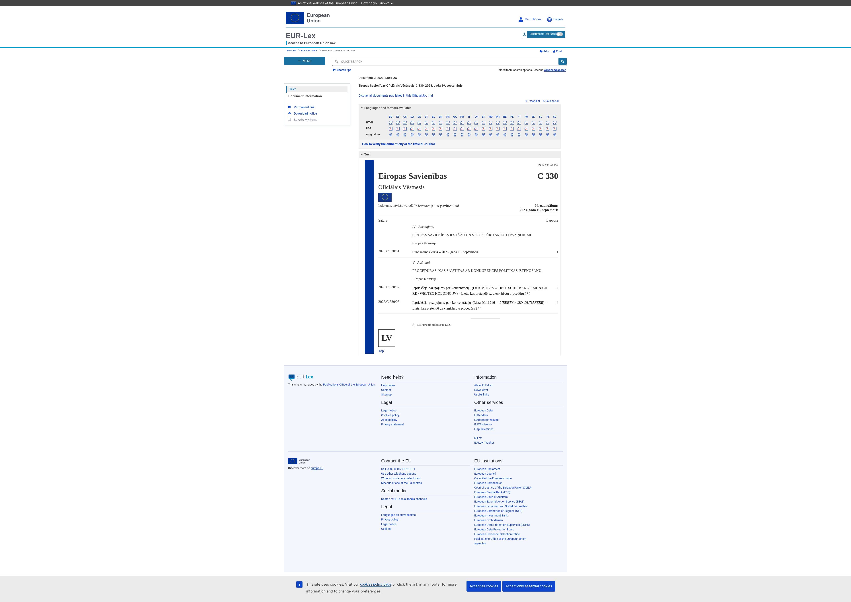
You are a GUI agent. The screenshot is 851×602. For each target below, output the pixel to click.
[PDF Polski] (512, 128)
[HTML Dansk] (412, 122)
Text (292, 89)
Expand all (534, 101)
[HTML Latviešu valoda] (476, 122)
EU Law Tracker (484, 442)
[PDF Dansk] (412, 128)
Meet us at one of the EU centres (401, 483)
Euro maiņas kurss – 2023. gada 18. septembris (445, 252)
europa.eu (317, 468)
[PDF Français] (447, 128)
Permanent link (304, 107)
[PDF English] (440, 128)
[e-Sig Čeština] (405, 134)
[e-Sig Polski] (512, 134)
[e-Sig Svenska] (554, 134)
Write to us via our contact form (400, 478)
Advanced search (555, 70)
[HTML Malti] (497, 122)
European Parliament (487, 469)
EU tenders (481, 415)
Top (381, 351)
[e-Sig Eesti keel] (426, 134)
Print (558, 51)
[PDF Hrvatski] (462, 128)
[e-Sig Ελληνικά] (433, 134)
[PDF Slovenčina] (533, 128)
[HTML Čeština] (405, 122)
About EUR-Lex (483, 385)
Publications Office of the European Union (349, 384)
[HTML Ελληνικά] (433, 122)
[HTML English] (440, 122)
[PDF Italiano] (469, 128)
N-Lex (478, 438)
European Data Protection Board (494, 529)
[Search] (562, 61)
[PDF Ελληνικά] (433, 128)
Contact (386, 390)
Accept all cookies (484, 586)
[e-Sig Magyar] (490, 134)
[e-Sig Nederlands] (505, 134)
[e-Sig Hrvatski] (462, 134)
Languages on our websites (398, 514)
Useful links (481, 394)
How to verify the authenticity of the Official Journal (398, 144)
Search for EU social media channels (404, 499)
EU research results (486, 419)
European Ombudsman (488, 520)
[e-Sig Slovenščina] (540, 134)
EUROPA (291, 50)
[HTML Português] (519, 122)
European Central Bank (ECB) (492, 492)
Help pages (388, 385)
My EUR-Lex (533, 19)
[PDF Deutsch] (419, 128)
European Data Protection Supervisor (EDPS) (502, 524)
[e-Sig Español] (397, 134)
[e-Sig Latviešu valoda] (476, 134)
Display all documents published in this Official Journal (396, 95)
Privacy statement (392, 424)
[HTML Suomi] (547, 122)
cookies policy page (375, 584)
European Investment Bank (491, 515)
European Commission (488, 483)
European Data (483, 410)
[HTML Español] (397, 122)
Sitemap (386, 394)
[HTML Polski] (512, 122)
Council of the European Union (493, 478)
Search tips (343, 70)
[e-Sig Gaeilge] (454, 134)
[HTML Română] (526, 122)
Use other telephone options (398, 473)
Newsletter (481, 390)
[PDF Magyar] (490, 128)
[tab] (460, 108)
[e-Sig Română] (526, 134)
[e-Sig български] (390, 134)
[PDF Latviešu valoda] (476, 128)
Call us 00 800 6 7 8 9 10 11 (398, 469)
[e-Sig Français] (447, 134)
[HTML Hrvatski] (462, 122)
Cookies (386, 528)
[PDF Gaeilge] (454, 128)
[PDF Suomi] (547, 128)
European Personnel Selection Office (497, 534)
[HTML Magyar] (490, 122)
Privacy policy (389, 519)
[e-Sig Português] (519, 134)
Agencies (480, 543)
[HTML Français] (447, 122)
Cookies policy (390, 415)
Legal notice (388, 410)
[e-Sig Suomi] (547, 134)
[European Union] (299, 461)
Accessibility (389, 419)
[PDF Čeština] (405, 128)
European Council (485, 473)
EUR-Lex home (309, 50)
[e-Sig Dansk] (412, 134)
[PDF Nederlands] (505, 128)
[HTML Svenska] (554, 122)
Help (545, 51)
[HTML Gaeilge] (454, 122)
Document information (305, 96)
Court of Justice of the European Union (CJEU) (503, 487)
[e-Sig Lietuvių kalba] (483, 134)
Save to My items (305, 119)
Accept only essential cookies (529, 586)
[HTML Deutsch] (419, 122)
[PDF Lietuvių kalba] (483, 128)
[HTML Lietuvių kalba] (483, 122)
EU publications (484, 429)
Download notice (305, 113)
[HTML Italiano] (469, 122)
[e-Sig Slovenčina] (533, 134)
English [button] (558, 19)
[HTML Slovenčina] (533, 122)
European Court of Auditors (491, 497)
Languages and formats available (388, 108)
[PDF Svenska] (554, 128)
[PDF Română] (526, 128)
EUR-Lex (301, 36)
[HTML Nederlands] (505, 122)
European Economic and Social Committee (500, 506)
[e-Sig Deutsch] (419, 134)
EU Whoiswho (483, 424)
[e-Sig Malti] (497, 134)
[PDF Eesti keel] (426, 128)
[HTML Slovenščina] (540, 122)
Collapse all (552, 101)
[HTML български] (390, 122)
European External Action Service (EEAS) (499, 501)
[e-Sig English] (440, 134)
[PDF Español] (397, 128)
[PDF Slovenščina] (540, 128)
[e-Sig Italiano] (469, 134)
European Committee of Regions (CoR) (498, 510)
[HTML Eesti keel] (426, 122)
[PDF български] (390, 128)
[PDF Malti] (497, 128)
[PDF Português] (519, 128)
